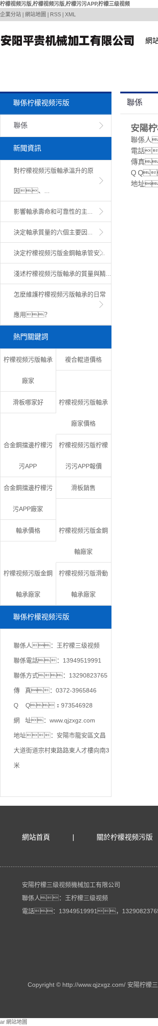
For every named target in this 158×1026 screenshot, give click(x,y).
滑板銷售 (83, 487)
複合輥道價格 (83, 359)
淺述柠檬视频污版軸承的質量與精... (62, 273)
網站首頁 (36, 837)
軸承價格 (28, 530)
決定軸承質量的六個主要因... (53, 232)
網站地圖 (35, 14)
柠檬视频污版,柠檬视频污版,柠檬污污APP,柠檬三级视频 (65, 4)
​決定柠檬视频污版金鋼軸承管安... (59, 252)
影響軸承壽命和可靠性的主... (53, 211)
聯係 (21, 125)
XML (70, 14)
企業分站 (10, 14)
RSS (55, 14)
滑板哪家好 (28, 402)
